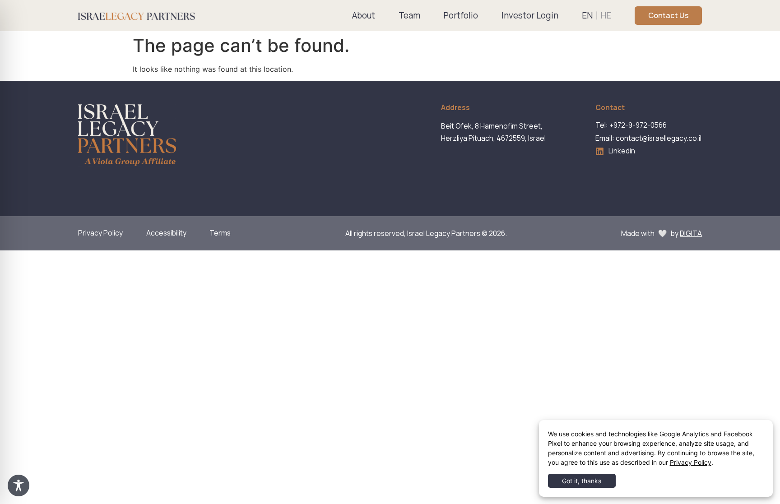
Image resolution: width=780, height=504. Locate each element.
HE (605, 15)
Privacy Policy (690, 462)
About (363, 15)
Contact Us (668, 15)
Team (409, 15)
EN (587, 15)
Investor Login (529, 15)
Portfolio (460, 15)
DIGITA (691, 233)
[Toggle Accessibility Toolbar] (18, 485)
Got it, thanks (581, 481)
